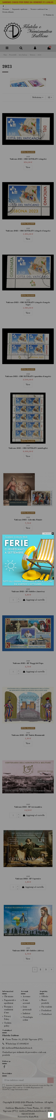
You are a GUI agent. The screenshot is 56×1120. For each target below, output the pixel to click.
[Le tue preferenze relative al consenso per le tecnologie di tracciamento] (51, 1115)
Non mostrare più (48, 533)
